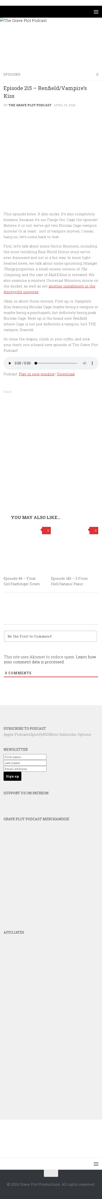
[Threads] (70, 713)
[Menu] (96, 12)
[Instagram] (57, 713)
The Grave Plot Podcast (30, 105)
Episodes (12, 74)
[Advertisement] (51, 461)
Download (66, 374)
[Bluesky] (31, 713)
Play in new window (37, 374)
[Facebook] (44, 713)
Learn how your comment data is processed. (50, 659)
